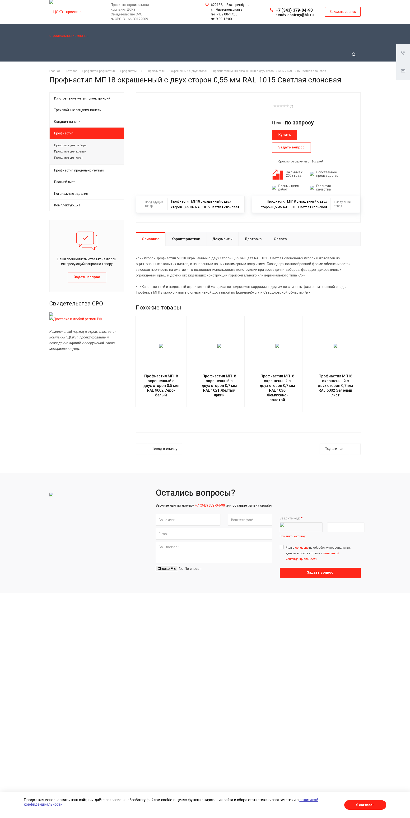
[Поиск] (354, 55)
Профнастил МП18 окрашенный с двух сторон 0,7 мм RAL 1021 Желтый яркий (219, 385)
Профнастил (64, 133)
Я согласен (365, 805)
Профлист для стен (68, 157)
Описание (150, 239)
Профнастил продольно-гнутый (79, 170)
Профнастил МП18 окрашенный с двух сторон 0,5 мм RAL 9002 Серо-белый (161, 385)
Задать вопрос (320, 572)
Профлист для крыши (70, 151)
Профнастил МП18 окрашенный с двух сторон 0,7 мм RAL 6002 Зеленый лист (335, 385)
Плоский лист (64, 182)
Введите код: (291, 518)
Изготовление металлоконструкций (82, 98)
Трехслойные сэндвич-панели (78, 110)
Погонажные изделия (71, 193)
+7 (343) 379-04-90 (294, 10)
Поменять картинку (293, 536)
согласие (301, 547)
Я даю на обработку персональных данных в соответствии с (318, 553)
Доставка (253, 239)
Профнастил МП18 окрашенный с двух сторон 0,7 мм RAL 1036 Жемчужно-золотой (277, 388)
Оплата (280, 239)
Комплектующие (67, 205)
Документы (222, 239)
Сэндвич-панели (67, 122)
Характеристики (186, 239)
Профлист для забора (70, 145)
